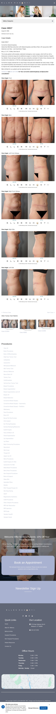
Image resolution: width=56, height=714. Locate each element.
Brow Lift (6, 415)
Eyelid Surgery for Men (10, 462)
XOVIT (5, 494)
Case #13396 (42, 331)
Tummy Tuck (7, 377)
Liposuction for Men (9, 464)
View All (6, 348)
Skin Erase (6, 450)
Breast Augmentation (9, 389)
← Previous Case (6, 312)
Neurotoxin (7, 447)
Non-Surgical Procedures (11, 473)
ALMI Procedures (8, 499)
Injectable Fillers (8, 482)
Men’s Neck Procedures (10, 470)
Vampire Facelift (8, 514)
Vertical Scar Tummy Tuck (11, 383)
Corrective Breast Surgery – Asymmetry (15, 403)
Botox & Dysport (8, 476)
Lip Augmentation (8, 438)
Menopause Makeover (10, 365)
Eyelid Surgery (8, 429)
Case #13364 (5, 331)
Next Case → (51, 312)
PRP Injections (7, 508)
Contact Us (4, 71)
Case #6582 (23, 332)
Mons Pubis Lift (8, 374)
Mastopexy (7, 409)
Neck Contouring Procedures (12, 444)
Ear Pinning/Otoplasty (10, 424)
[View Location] (30, 624)
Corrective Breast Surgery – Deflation (14, 406)
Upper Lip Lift (7, 456)
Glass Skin (6, 479)
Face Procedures (8, 412)
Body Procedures (8, 351)
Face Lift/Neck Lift (9, 432)
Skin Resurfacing (8, 491)
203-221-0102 (14, 71)
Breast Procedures (9, 386)
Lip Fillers (6, 441)
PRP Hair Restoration (9, 505)
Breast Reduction (8, 397)
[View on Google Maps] (28, 681)
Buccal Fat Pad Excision (10, 418)
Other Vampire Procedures (11, 502)
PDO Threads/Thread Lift (10, 488)
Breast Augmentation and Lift (12, 392)
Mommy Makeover (9, 371)
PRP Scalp (6, 511)
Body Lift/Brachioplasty (10, 354)
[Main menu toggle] (54, 3)
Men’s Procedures (8, 459)
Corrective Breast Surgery (11, 400)
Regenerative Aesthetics (10, 496)
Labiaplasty (7, 360)
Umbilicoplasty (8, 380)
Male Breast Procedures (10, 467)
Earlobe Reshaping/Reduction (12, 427)
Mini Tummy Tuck (8, 368)
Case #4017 (6, 28)
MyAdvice (47, 700)
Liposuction (7, 362)
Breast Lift (6, 394)
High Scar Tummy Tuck (10, 357)
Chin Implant (7, 421)
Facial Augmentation (9, 435)
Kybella (6, 485)
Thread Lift (7, 453)
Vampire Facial (8, 517)
